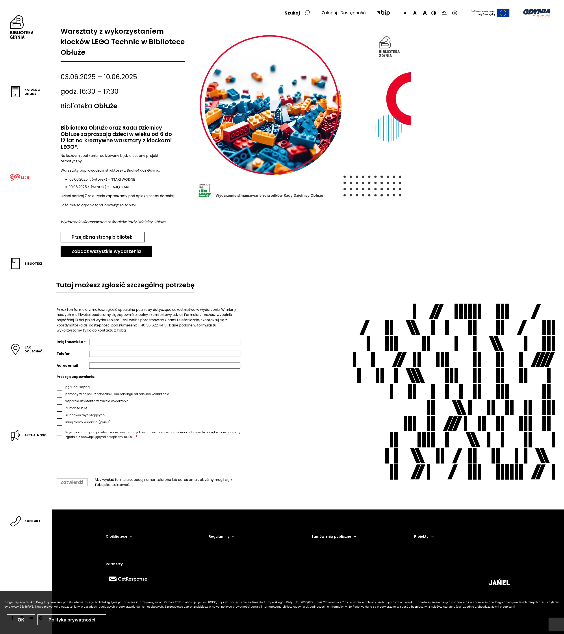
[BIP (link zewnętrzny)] (383, 13)
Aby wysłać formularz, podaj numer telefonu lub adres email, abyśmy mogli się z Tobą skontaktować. (163, 482)
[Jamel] (499, 582)
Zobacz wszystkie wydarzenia (106, 251)
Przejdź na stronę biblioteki (103, 237)
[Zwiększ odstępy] (444, 13)
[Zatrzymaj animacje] (454, 13)
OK (21, 620)
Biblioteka (89, 106)
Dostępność (353, 13)
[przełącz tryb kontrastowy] (433, 13)
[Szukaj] (307, 13)
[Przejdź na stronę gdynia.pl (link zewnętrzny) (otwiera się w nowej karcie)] (536, 13)
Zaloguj (329, 13)
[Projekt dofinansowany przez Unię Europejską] (490, 13)
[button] (119, 536)
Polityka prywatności (71, 620)
